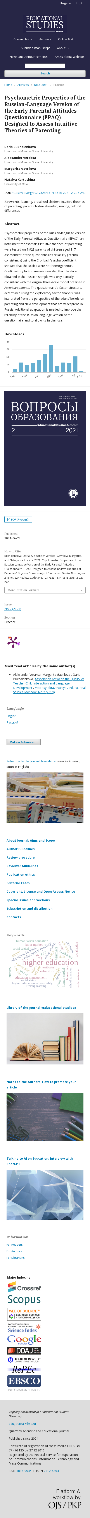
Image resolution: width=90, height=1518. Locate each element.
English (11, 716)
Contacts (14, 917)
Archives (45, 39)
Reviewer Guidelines (22, 866)
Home (8, 85)
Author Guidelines (21, 849)
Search (45, 73)
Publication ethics (21, 874)
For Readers (15, 1244)
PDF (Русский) (19, 519)
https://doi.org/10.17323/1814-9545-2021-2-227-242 (48, 193)
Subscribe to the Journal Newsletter (32, 761)
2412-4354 (51, 1471)
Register (66, 3)
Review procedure (21, 857)
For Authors (14, 1251)
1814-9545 (23, 1471)
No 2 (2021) (41, 85)
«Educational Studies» (58, 1008)
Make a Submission (24, 742)
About (61, 48)
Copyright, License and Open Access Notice (41, 891)
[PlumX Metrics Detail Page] (13, 642)
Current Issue (23, 39)
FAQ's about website (69, 57)
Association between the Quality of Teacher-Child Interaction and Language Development (48, 683)
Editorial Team (18, 883)
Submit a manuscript (35, 48)
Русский (12, 722)
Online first (65, 39)
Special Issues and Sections (28, 900)
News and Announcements (28, 57)
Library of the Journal (24, 1008)
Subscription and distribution (29, 908)
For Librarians (16, 1258)
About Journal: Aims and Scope (31, 840)
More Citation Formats (23, 590)
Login (79, 3)
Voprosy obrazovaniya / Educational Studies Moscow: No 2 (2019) (49, 690)
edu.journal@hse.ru (22, 1424)
